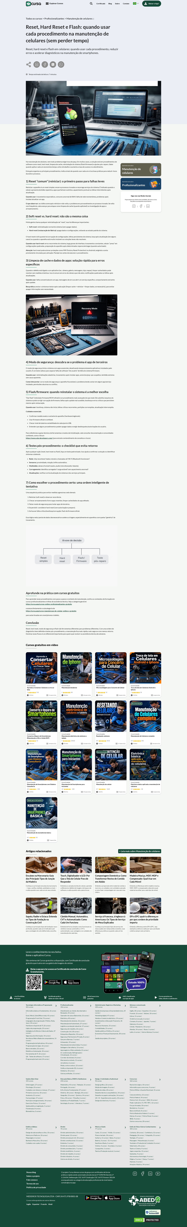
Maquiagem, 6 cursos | (33, 1138)
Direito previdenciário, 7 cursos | (71, 1148)
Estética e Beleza (31, 1128)
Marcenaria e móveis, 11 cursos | (71, 1060)
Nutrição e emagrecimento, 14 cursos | (39, 1100)
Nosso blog (31, 1172)
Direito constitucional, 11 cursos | (71, 1140)
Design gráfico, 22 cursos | (104, 1085)
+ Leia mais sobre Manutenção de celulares (139, 851)
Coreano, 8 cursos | (136, 1021)
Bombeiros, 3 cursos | (137, 1108)
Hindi (50, 1204)
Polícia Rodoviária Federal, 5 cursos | (142, 1113)
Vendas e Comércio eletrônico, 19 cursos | (109, 1018)
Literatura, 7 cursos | (82, 1103)
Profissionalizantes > (55, 18)
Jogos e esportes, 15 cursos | (139, 1151)
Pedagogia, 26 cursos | (137, 1135)
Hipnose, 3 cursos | (136, 1162)
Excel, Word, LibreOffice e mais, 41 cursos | (40, 1015)
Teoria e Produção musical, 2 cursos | (107, 1151)
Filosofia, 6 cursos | (79, 1098)
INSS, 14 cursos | (152, 1100)
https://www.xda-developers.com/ (39, 438)
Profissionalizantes (66, 1006)
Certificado (100, 3)
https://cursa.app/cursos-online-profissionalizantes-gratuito (49, 604)
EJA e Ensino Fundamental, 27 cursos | (73, 1090)
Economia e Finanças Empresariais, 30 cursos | (110, 1035)
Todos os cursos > (35, 18)
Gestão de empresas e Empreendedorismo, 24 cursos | (110, 1012)
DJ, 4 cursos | (112, 1140)
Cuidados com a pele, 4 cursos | (36, 1143)
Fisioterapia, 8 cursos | (33, 1108)
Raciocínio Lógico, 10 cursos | (140, 1085)
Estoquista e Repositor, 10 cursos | (71, 1034)
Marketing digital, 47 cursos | (104, 1015)
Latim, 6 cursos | (135, 1032)
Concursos (133, 1080)
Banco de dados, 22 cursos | (35, 1048)
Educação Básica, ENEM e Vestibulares (73, 1080)
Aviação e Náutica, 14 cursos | (140, 1164)
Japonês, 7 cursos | (149, 1021)
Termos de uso (32, 1183)
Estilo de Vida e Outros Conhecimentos (143, 1128)
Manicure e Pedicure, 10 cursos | (37, 1135)
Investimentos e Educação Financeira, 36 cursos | (108, 1022)
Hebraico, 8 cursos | (136, 1024)
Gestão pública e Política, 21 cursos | (107, 1031)
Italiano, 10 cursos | (150, 1013)
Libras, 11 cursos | (136, 1016)
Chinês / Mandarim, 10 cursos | (140, 1027)
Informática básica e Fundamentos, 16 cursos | (41, 1012)
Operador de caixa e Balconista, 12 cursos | (74, 1015)
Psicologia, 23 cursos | (33, 1087)
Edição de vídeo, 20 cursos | (104, 1090)
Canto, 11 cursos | (101, 1132)
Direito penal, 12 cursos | (68, 1135)
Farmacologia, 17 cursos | (34, 1098)
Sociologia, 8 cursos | (67, 1103)
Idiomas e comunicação (137, 1006)
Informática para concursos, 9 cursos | (142, 1087)
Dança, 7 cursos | (148, 1159)
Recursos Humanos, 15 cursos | (105, 1026)
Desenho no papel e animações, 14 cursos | (109, 1095)
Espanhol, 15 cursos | (149, 1011)
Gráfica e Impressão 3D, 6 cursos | (71, 1068)
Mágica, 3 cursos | (136, 1159)
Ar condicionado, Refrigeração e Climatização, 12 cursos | (71, 1054)
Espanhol (35, 1204)
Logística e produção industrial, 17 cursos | (74, 1026)
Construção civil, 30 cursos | (69, 1031)
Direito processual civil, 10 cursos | (72, 1138)
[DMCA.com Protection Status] (147, 1220)
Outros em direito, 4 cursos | (70, 1159)
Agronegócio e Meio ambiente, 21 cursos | (74, 1050)
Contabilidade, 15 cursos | (104, 1028)
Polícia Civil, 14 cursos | (138, 1100)
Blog (110, 3)
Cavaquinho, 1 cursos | (102, 1148)
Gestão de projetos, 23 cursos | (105, 1038)
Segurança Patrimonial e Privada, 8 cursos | (74, 1037)
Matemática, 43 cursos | (68, 1085)
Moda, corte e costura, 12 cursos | (71, 1065)
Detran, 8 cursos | (136, 1116)
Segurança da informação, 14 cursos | (38, 1036)
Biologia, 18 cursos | (81, 1093)
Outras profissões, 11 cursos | (70, 1073)
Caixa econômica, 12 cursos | (139, 1095)
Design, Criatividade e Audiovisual (106, 1080)
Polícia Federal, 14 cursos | (139, 1097)
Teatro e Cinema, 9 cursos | (139, 1148)
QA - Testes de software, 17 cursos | (38, 1056)
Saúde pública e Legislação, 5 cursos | (38, 1106)
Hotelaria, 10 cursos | (67, 1071)
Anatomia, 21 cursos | (33, 1095)
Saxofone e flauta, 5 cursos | (104, 1143)
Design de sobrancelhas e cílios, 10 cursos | (40, 1132)
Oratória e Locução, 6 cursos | (140, 1019)
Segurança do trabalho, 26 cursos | (71, 1029)
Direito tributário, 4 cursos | (69, 1156)
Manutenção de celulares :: (80, 18)
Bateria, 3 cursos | (101, 1140)
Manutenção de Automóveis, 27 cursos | (73, 1023)
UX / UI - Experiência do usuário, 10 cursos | (109, 1098)
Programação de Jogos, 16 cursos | (37, 1046)
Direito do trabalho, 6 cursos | (70, 1154)
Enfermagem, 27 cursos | (34, 1085)
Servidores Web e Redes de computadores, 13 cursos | (41, 1039)
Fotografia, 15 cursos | (152, 1135)
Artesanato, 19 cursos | (68, 1042)
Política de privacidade (36, 1187)
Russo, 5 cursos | (149, 1029)
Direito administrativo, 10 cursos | (71, 1132)
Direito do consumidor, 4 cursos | (71, 1146)
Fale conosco (32, 1180)
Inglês (28, 1204)
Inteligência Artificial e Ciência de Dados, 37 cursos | (40, 1032)
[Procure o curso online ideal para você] (91, 3)
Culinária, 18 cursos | (137, 1132)
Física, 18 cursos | (66, 1098)
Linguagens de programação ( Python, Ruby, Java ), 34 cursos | (40, 1022)
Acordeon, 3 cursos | (115, 1146)
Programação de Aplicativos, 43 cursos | (39, 1043)
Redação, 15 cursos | (84, 1085)
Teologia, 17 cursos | (136, 1138)
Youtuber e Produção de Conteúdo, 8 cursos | (145, 1143)
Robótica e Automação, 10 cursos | (37, 1051)
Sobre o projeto (33, 1176)
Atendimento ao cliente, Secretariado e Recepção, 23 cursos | (73, 1012)
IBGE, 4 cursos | (135, 1119)
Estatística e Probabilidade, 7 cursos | (72, 1100)
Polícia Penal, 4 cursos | (150, 1116)
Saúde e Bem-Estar (32, 1080)
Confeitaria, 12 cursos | (152, 1132)
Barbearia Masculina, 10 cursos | (37, 1140)
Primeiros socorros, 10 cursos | (36, 1093)
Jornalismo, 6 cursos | (67, 1063)
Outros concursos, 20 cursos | (140, 1121)
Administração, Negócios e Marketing (107, 1006)
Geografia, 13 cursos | (67, 1095)
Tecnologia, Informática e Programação (39, 1006)
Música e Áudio (100, 1128)
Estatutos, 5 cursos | (67, 1143)
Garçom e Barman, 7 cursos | (70, 1039)
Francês (44, 1204)
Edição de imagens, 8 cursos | (104, 1087)
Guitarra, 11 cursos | (102, 1138)
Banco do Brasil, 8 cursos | (138, 1111)
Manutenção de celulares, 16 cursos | (72, 1021)
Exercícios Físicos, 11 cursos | (36, 1103)
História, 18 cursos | (67, 1093)
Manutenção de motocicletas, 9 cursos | (73, 1045)
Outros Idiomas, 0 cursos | (150, 1032)
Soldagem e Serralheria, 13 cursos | (72, 1047)
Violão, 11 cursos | (114, 1132)
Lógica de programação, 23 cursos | (37, 1028)
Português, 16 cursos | (67, 1087)
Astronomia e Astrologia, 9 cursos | (141, 1156)
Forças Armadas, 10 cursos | (139, 1105)
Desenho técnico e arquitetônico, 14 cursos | (110, 1093)
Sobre (117, 3)
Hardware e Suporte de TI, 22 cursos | (38, 1026)
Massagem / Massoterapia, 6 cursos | (142, 1140)
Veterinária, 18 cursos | (137, 1146)
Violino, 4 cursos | (101, 1146)
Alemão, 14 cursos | (136, 1029)
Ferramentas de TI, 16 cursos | (36, 1054)
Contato (126, 3)
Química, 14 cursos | (82, 1095)
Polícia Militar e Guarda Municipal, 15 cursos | (145, 1091)
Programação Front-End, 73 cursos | (38, 1018)
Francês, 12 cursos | (136, 1013)
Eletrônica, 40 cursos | (67, 1018)
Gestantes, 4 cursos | (136, 1154)
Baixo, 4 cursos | (115, 1138)
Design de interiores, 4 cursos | (105, 1100)
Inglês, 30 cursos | (136, 1011)
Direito (63, 1128)
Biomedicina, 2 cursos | (33, 1111)
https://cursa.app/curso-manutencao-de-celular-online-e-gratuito (51, 611)
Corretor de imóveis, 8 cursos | (70, 1057)
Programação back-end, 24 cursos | (37, 1059)
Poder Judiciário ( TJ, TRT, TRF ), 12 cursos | (144, 1103)
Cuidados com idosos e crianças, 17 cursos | (40, 1090)
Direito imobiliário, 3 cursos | (70, 1151)
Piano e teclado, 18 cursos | (104, 1135)
